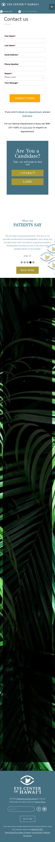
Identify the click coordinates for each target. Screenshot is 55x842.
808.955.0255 (37, 829)
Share (46, 428)
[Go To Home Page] (27, 786)
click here (27, 115)
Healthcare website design (26, 799)
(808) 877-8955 (17, 742)
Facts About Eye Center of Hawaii (18, 832)
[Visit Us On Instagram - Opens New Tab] (44, 809)
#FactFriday (13, 388)
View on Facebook (36, 428)
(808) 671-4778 (17, 675)
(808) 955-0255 (17, 632)
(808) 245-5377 (17, 766)
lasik (27, 181)
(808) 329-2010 (17, 700)
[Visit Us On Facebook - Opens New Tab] (39, 809)
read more (27, 270)
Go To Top (27, 818)
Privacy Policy (40, 802)
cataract (27, 173)
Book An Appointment (30, 112)
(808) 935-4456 (17, 715)
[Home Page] (25, 4)
